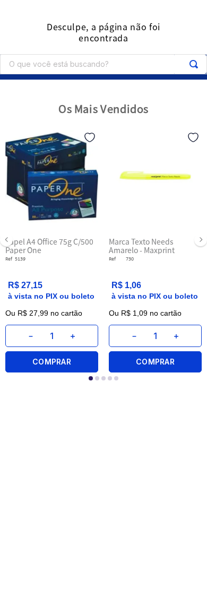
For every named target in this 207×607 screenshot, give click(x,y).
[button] (91, 378)
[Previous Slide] (6, 239)
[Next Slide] (200, 239)
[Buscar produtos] (193, 64)
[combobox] (103, 64)
